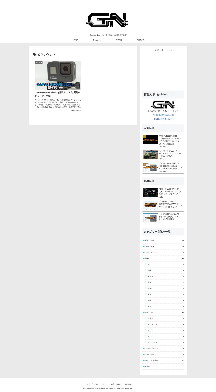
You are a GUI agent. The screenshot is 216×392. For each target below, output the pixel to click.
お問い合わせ (116, 384)
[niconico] (168, 115)
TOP (86, 384)
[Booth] (167, 119)
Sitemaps (128, 384)
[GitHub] (158, 119)
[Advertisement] (163, 69)
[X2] (160, 115)
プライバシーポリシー (99, 384)
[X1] (154, 115)
